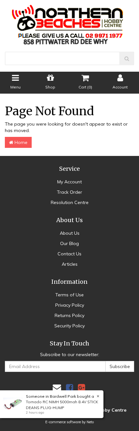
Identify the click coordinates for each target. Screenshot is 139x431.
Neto (90, 422)
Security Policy (69, 326)
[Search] (127, 58)
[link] (69, 387)
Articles (70, 264)
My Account (69, 182)
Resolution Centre (70, 202)
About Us (70, 233)
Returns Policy (69, 315)
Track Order (69, 192)
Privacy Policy (69, 305)
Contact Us (69, 254)
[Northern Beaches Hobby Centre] (69, 22)
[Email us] (57, 387)
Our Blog (69, 243)
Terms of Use (69, 295)
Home (20, 142)
